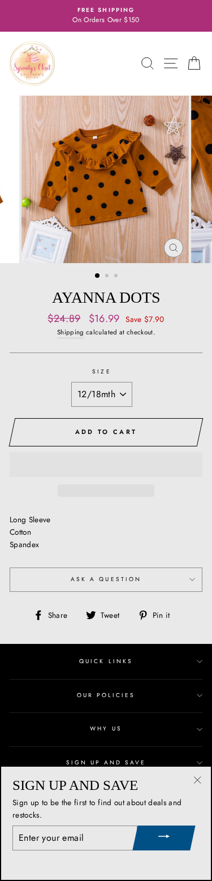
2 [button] (108, 277)
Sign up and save (106, 762)
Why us (106, 728)
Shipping (70, 332)
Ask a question (106, 579)
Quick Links (106, 661)
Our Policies (106, 695)
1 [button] (98, 276)
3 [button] (117, 277)
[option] (106, 16)
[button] (106, 464)
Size (101, 371)
